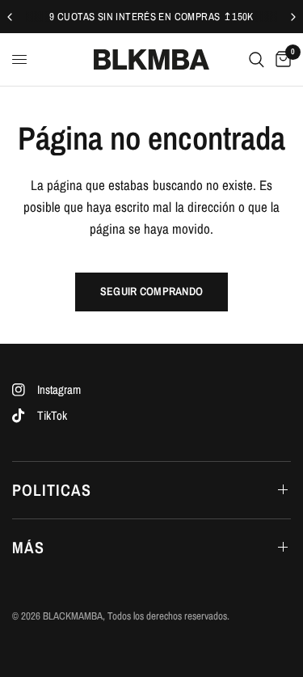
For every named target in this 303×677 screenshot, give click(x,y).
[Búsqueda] (256, 59)
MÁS (28, 547)
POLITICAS (51, 490)
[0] (280, 59)
